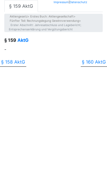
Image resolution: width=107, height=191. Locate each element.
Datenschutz (78, 1)
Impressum (61, 1)
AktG (23, 40)
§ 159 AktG (21, 6)
